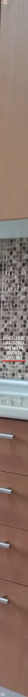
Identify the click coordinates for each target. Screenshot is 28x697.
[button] (2, 2)
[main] (14, 348)
